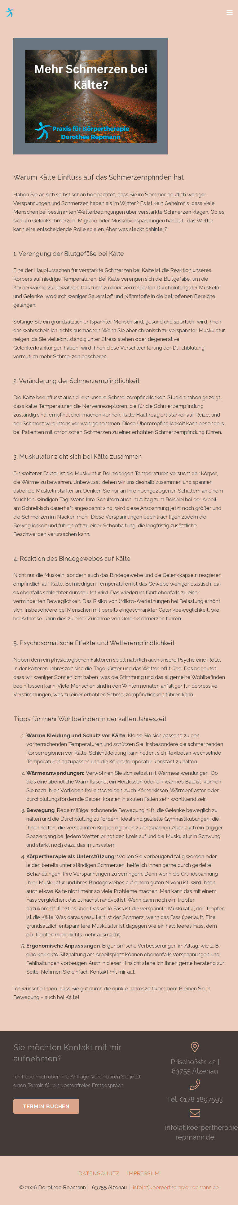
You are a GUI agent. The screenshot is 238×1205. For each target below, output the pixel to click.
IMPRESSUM (143, 1173)
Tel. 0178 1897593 (195, 1099)
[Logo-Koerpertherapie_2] (10, 12)
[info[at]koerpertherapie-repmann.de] (195, 1113)
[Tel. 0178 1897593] (195, 1084)
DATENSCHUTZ (98, 1173)
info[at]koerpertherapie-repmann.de (176, 1187)
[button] (229, 12)
